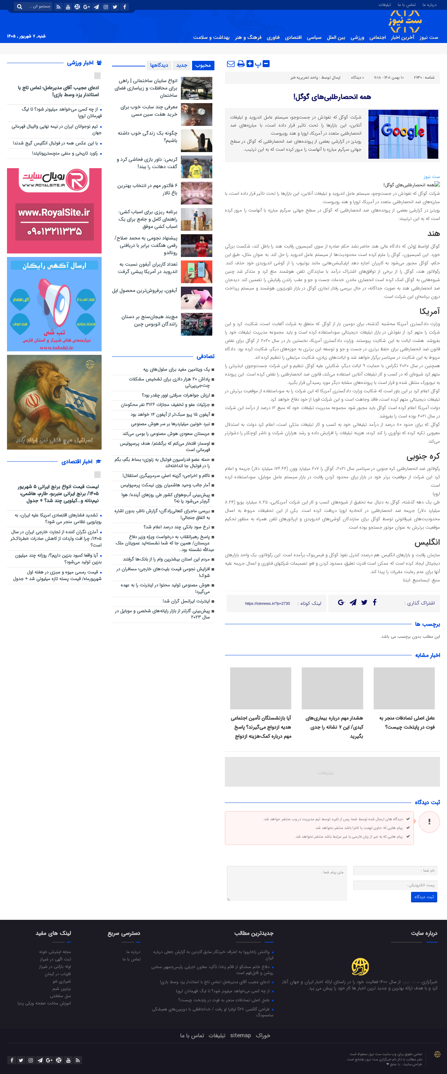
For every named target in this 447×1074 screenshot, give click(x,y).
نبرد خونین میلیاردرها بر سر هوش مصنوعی (170, 424)
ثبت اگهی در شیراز (55, 959)
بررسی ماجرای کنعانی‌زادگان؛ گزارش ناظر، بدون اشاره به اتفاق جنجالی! (162, 514)
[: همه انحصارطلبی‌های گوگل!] (231, 63)
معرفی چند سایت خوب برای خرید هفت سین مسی (148, 110)
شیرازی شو (62, 981)
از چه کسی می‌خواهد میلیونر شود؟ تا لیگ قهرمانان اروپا (62, 113)
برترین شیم (61, 988)
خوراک (263, 1035)
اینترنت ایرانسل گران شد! (186, 601)
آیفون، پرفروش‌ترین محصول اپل (144, 290)
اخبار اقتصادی (77, 461)
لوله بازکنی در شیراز (55, 966)
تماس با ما (407, 4)
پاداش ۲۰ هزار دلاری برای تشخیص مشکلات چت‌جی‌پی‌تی (169, 382)
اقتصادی (293, 37)
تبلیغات (385, 4)
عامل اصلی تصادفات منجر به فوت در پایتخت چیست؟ (224, 1000)
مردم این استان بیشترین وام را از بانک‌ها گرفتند (166, 559)
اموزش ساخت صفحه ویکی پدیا (44, 1003)
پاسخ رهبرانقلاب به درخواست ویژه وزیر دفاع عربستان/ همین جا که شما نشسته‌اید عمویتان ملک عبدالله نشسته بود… (165, 543)
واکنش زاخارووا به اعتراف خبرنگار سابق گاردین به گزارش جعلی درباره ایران (213, 954)
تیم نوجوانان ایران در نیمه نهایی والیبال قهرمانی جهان (57, 130)
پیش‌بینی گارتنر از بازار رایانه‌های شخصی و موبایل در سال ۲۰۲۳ (162, 614)
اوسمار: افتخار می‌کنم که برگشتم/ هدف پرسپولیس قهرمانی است (165, 447)
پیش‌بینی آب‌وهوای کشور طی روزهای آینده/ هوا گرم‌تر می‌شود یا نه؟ (166, 498)
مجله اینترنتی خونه (55, 951)
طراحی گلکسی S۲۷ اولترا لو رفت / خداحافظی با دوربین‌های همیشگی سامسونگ (212, 1012)
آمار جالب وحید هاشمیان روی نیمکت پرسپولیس (165, 485)
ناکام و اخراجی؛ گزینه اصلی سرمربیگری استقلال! (166, 476)
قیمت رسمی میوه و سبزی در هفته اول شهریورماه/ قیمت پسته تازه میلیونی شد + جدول (57, 575)
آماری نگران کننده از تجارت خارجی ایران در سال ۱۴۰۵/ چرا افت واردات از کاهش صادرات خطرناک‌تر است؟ (56, 539)
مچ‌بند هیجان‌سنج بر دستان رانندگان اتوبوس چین (149, 320)
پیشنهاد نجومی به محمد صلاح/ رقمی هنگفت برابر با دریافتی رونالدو (146, 245)
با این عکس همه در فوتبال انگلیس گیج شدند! (56, 143)
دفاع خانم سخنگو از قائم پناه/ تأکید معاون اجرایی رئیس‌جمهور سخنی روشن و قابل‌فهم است (212, 970)
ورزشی (357, 37)
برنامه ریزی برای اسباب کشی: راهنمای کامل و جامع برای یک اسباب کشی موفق (147, 219)
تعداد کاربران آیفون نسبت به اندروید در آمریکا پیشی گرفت (147, 267)
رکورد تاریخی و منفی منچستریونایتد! (65, 153)
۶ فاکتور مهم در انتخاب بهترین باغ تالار (147, 189)
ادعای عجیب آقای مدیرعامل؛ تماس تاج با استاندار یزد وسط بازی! (58, 91)
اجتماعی (377, 37)
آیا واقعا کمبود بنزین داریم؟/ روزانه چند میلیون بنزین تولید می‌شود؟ (58, 559)
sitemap (240, 1035)
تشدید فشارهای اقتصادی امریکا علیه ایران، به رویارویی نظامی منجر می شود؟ (58, 518)
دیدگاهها (159, 65)
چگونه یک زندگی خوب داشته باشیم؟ (147, 136)
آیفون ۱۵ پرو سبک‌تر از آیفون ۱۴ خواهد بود (170, 414)
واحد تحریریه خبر (304, 78)
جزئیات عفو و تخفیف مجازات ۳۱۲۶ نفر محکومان (165, 405)
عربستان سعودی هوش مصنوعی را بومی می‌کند (166, 434)
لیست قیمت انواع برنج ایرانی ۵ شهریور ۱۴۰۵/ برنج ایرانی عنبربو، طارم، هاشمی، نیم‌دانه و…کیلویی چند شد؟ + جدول (58, 493)
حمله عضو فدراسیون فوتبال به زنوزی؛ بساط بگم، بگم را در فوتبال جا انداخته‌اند (162, 463)
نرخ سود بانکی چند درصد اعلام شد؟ (177, 527)
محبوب (203, 65)
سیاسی (314, 37)
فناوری (273, 37)
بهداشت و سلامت (211, 37)
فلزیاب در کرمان (58, 974)
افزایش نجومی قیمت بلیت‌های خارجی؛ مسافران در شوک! (163, 572)
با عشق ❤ (393, 1064)
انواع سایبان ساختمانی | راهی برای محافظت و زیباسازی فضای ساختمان (146, 88)
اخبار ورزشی (81, 62)
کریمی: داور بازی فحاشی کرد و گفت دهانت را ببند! (147, 163)
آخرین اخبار (403, 37)
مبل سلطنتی (60, 996)
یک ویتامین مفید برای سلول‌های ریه (176, 369)
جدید (181, 65)
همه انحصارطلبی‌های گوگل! (332, 97)
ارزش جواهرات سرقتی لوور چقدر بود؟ (176, 395)
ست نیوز (429, 37)
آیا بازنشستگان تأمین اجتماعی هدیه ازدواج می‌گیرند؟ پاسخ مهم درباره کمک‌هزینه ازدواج (261, 727)
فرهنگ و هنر (248, 37)
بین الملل (336, 37)
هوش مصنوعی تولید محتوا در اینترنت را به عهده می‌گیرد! (165, 588)
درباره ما (430, 4)
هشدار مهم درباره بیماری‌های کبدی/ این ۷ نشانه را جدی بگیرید (334, 727)
